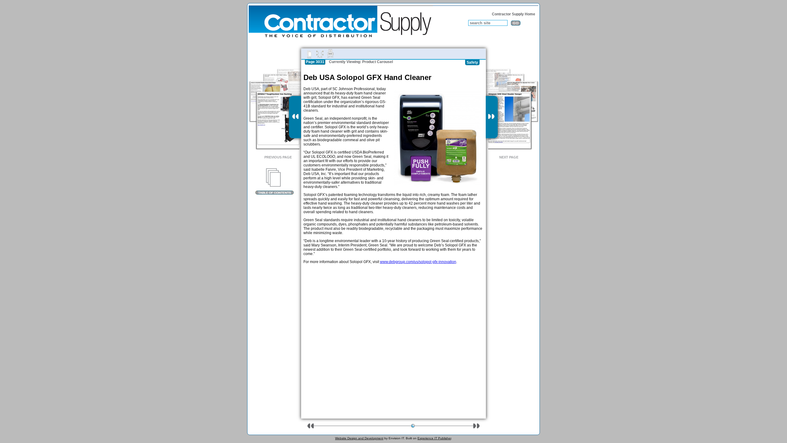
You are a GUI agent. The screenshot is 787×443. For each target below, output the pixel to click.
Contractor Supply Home (513, 14)
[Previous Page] (295, 117)
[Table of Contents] (274, 181)
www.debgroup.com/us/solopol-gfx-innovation (418, 262)
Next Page (508, 157)
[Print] (330, 53)
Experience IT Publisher (434, 438)
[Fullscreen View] (319, 53)
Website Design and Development (359, 438)
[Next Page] (492, 117)
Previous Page (278, 157)
